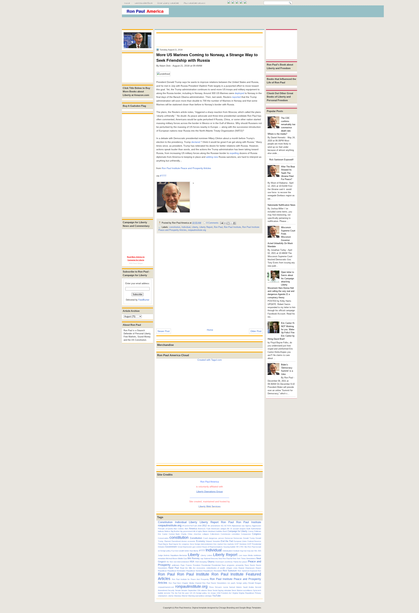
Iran (245, 551)
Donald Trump (249, 538)
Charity (184, 534)
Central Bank (174, 534)
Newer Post (164, 331)
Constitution (165, 522)
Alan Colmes (178, 529)
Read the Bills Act (187, 568)
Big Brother (175, 531)
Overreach (219, 562)
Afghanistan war (238, 526)
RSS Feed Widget (136, 263)
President (196, 565)
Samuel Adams (235, 587)
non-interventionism (181, 562)
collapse (205, 534)
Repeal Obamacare (246, 568)
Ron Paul (218, 227)
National (207, 558)
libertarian (183, 555)
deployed (239, 93)
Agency (248, 526)
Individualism (228, 551)
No (168, 562)
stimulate (227, 590)
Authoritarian (256, 529)
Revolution (218, 571)
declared (195, 142)
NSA (192, 561)
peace (244, 562)
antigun (223, 529)
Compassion (246, 534)
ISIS (259, 551)
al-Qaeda (169, 529)
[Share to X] (231, 223)
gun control (196, 547)
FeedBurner (143, 300)
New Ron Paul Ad (225, 558)
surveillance (247, 590)
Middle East (182, 558)
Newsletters (251, 558)
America (193, 528)
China (190, 534)
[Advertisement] (237, 12)
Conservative (163, 538)
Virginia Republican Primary (250, 593)
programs (231, 565)
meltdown (257, 555)
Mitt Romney (194, 558)
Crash (205, 538)
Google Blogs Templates (250, 608)
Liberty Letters (206, 555)
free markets (229, 544)
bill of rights (197, 531)
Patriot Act (237, 562)
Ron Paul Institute (232, 227)
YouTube (216, 595)
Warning (191, 596)
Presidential (205, 565)
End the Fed (227, 541)
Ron (259, 571)
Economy (200, 541)
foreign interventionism (204, 544)
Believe (167, 531)
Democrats (237, 538)
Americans (215, 529)
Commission (225, 534)
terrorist (167, 593)
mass (245, 555)
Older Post (255, 331)
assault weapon (239, 529)
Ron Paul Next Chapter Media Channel (185, 583)
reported (236, 97)
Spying (220, 590)
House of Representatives (212, 547)
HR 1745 (239, 547)
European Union (240, 541)
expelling (234, 153)
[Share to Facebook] (234, 223)
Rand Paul (173, 568)
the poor (185, 593)
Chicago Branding (227, 608)
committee (236, 534)
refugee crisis (231, 568)
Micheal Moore (171, 558)
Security (171, 590)
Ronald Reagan (254, 583)
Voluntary (177, 596)
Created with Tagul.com (209, 359)
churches (197, 534)
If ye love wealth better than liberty (184, 551)
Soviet (215, 590)
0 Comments (212, 223)
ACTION (227, 526)
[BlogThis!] (228, 223)
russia (225, 587)
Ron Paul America (183, 608)
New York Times (239, 558)
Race (247, 565)
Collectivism (214, 534)
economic (191, 541)
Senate (178, 590)
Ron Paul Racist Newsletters (214, 583)
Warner (185, 596)
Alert (186, 529)
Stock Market (237, 590)
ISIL (255, 551)
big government (186, 531)
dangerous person (216, 538)
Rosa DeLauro (215, 587)
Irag (241, 551)
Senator (184, 590)
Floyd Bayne (163, 544)
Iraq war (250, 551)
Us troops (212, 593)
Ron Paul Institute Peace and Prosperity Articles (186, 168)
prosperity (240, 565)
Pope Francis (186, 565)
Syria (255, 590)
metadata (161, 558)
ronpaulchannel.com (166, 587)
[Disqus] (209, 279)
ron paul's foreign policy (237, 583)
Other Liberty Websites (168, 3)
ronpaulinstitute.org (197, 230)
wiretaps (208, 596)
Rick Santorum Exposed (247, 571)
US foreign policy (200, 593)
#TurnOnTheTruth (189, 526)
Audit (248, 529)
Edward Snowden (213, 541)
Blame (205, 531)
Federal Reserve (254, 541)
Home (127, 3)
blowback (212, 531)
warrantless (200, 596)
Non (171, 562)
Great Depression (185, 547)
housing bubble (229, 547)
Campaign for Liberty (237, 531)
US (191, 593)
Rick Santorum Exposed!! (281, 159)
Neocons (214, 558)
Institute (236, 551)
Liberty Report (206, 227)
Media (250, 555)
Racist (252, 565)
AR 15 (229, 529)
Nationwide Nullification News (281, 205)
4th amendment (214, 526)
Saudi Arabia (248, 587)
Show (210, 590)
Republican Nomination (176, 571)
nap (201, 558)
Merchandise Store (143, 3)
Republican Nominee (194, 571)
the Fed (178, 593)
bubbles (219, 531)
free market (218, 544)
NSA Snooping (201, 562)
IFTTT (163, 175)
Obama (211, 561)
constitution (174, 227)
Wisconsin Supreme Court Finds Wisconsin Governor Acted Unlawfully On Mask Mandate (281, 237)
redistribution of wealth (215, 568)
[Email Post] (221, 223)
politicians (176, 565)
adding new (212, 157)
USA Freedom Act (224, 593)
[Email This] (225, 223)
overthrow (229, 562)
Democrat (229, 538)
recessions (200, 568)
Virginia (235, 593)
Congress (256, 534)
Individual (186, 227)
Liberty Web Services (209, 506)
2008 (199, 526)
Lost (240, 555)
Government (171, 547)
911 (222, 526)
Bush (225, 531)
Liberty (195, 227)
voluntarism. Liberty (165, 596)
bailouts (161, 531)
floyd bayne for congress (179, 544)
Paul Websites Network (194, 3)
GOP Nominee (240, 544)
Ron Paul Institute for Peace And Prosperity (190, 579)
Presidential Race (218, 565)
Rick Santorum (230, 570)
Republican (162, 571)
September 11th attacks (197, 590)
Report (258, 568)
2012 (204, 525)
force (192, 544)
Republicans (208, 571)
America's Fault (204, 529)
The (172, 593)
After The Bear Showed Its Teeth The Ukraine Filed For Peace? (288, 172)
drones (184, 541)
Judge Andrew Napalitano (168, 555)
